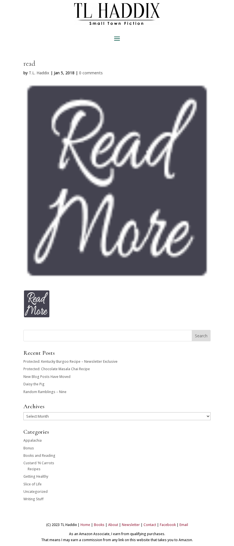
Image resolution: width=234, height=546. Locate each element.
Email (183, 524)
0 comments (91, 72)
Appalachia (32, 440)
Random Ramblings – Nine (44, 391)
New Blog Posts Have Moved (46, 376)
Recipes (34, 469)
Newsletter (131, 524)
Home (85, 524)
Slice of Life (32, 484)
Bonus (28, 448)
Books (99, 524)
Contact (150, 524)
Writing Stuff (33, 499)
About (113, 524)
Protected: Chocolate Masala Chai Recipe (56, 368)
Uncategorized (35, 491)
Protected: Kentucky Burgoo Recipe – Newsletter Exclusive (70, 361)
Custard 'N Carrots (38, 463)
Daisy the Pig (34, 384)
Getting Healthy (35, 476)
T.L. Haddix (39, 72)
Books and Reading (39, 455)
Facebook (168, 524)
